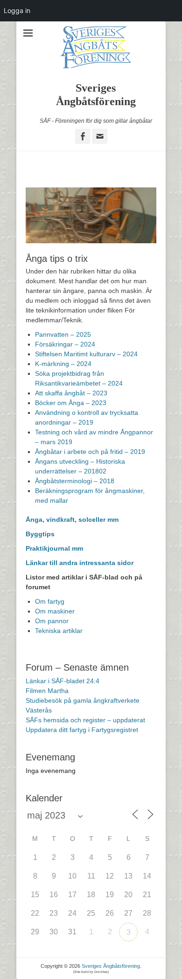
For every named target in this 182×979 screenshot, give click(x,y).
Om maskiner (55, 611)
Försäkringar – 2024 (65, 344)
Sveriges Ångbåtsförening (111, 966)
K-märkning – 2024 (63, 363)
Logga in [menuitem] (17, 10)
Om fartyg (49, 601)
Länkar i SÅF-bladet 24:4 (62, 681)
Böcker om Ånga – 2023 (70, 402)
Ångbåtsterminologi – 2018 (74, 481)
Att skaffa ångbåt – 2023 (71, 393)
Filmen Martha (47, 690)
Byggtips (41, 534)
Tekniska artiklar (59, 630)
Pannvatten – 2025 (63, 334)
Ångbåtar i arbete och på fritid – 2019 (90, 451)
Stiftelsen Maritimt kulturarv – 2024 (86, 354)
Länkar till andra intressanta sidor (79, 562)
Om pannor (52, 621)
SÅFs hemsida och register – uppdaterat (85, 720)
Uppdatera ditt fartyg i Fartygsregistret (82, 729)
